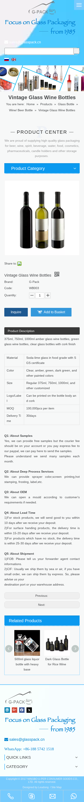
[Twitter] (29, 710)
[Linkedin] (7, 710)
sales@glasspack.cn (25, 42)
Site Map (56, 787)
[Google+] (14, 710)
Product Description (21, 331)
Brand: (8, 282)
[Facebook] (22, 710)
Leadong (43, 787)
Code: (8, 288)
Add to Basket (54, 312)
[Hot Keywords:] (76, 51)
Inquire (16, 312)
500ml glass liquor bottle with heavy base (27, 664)
